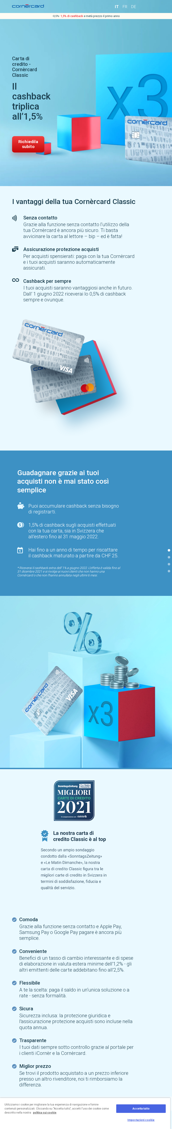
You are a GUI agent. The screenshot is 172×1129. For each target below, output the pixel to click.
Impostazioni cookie (141, 1120)
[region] (85, 1113)
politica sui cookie (44, 1112)
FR (125, 6)
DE (133, 6)
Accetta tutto (141, 1108)
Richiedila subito (28, 144)
